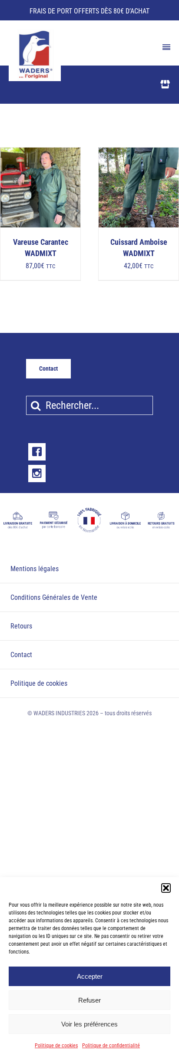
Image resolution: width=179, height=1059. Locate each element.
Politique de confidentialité (111, 1046)
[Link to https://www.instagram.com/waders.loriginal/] (37, 473)
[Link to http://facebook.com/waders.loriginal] (37, 451)
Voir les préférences (89, 1024)
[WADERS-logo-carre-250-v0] (35, 32)
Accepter (90, 976)
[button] (166, 888)
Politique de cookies (56, 1046)
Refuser (89, 1000)
